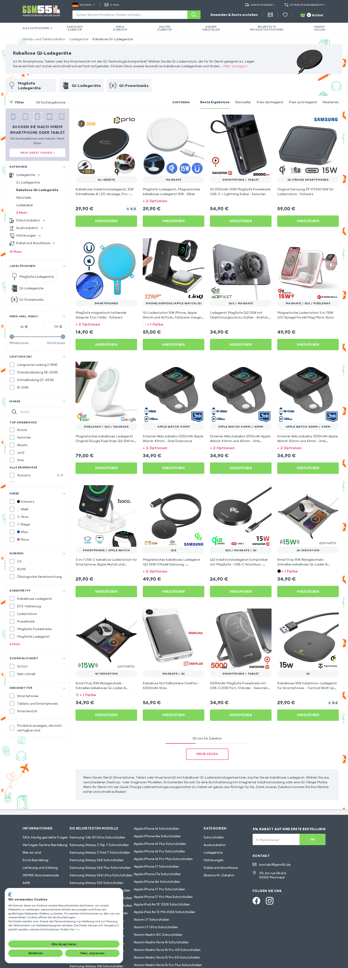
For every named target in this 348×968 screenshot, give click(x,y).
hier (77, 929)
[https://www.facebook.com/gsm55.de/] (256, 901)
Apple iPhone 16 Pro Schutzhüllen (159, 851)
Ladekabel (24, 205)
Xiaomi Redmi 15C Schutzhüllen (158, 934)
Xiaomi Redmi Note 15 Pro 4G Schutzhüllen (167, 950)
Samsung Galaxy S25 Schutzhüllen (96, 883)
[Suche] (194, 14)
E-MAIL (115, 4)
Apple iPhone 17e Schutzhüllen (157, 874)
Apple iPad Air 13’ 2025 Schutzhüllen (162, 904)
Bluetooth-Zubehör (219, 875)
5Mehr (21, 213)
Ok (312, 839)
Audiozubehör (215, 845)
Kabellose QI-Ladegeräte (112, 39)
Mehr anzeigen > (235, 66)
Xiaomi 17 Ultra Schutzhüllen (156, 927)
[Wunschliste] (285, 14)
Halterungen (213, 860)
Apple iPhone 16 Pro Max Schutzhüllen (163, 859)
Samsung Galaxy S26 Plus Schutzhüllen (100, 867)
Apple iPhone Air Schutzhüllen (157, 881)
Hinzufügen (106, 221)
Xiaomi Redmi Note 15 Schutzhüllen (161, 942)
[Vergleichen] (121, 121)
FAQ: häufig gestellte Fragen (45, 837)
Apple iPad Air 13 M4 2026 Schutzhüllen (164, 912)
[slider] (11, 336)
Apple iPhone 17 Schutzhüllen (156, 866)
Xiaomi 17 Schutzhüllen (151, 919)
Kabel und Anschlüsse (221, 867)
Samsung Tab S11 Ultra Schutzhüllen (97, 837)
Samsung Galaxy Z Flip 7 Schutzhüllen (99, 845)
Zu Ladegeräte (28, 182)
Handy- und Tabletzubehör (43, 39)
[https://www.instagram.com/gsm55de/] (269, 901)
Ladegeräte (78, 39)
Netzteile (23, 197)
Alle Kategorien (35, 28)
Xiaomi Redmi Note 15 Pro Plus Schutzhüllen (168, 965)
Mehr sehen (207, 754)
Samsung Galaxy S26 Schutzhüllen (97, 860)
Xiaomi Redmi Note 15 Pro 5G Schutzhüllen (167, 957)
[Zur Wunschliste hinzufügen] (130, 121)
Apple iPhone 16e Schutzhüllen (157, 836)
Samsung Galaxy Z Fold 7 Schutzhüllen (100, 852)
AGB (26, 883)
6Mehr (15, 644)
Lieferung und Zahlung (40, 867)
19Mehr (15, 252)
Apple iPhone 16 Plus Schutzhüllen (160, 844)
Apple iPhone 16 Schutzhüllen (156, 828)
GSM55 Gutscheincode (40, 875)
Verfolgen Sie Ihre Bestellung (44, 845)
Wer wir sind (31, 852)
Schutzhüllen (214, 837)
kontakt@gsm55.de (274, 864)
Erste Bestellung (35, 860)
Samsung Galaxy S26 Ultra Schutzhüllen (101, 875)
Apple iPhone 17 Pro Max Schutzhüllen (163, 897)
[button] (173, 200)
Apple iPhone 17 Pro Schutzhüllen (159, 889)
